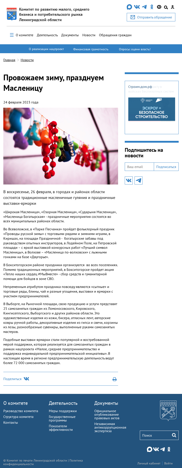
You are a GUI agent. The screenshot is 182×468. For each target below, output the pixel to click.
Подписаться (166, 166)
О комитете (24, 35)
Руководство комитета (20, 411)
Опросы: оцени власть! (134, 49)
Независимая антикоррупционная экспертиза (110, 427)
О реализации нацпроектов (46, 51)
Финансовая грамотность (91, 49)
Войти (168, 463)
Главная (9, 60)
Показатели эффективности (61, 428)
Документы (70, 35)
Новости (88, 35)
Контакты (10, 422)
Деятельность (47, 35)
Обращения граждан (115, 35)
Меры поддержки (63, 411)
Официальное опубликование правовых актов (106, 414)
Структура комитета (18, 416)
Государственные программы (62, 418)
